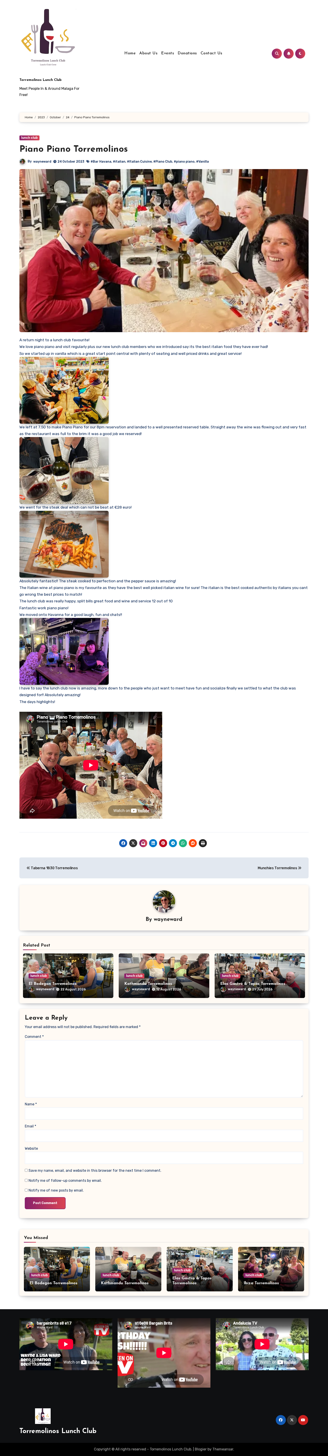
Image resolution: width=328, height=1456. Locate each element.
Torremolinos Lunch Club (40, 80)
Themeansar (222, 1449)
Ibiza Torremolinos (261, 1283)
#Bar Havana (101, 162)
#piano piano (184, 162)
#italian (119, 162)
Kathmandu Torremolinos (148, 984)
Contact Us (211, 53)
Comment (34, 1037)
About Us (148, 53)
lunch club (29, 138)
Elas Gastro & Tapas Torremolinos (252, 984)
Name (31, 1104)
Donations (187, 53)
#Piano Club (162, 162)
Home (130, 53)
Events (167, 53)
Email (30, 1126)
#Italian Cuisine (139, 162)
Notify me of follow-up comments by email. (65, 1180)
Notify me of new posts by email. (56, 1190)
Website (31, 1148)
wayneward (42, 162)
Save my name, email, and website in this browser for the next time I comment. (95, 1170)
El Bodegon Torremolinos (53, 984)
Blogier (201, 1449)
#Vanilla (202, 162)
